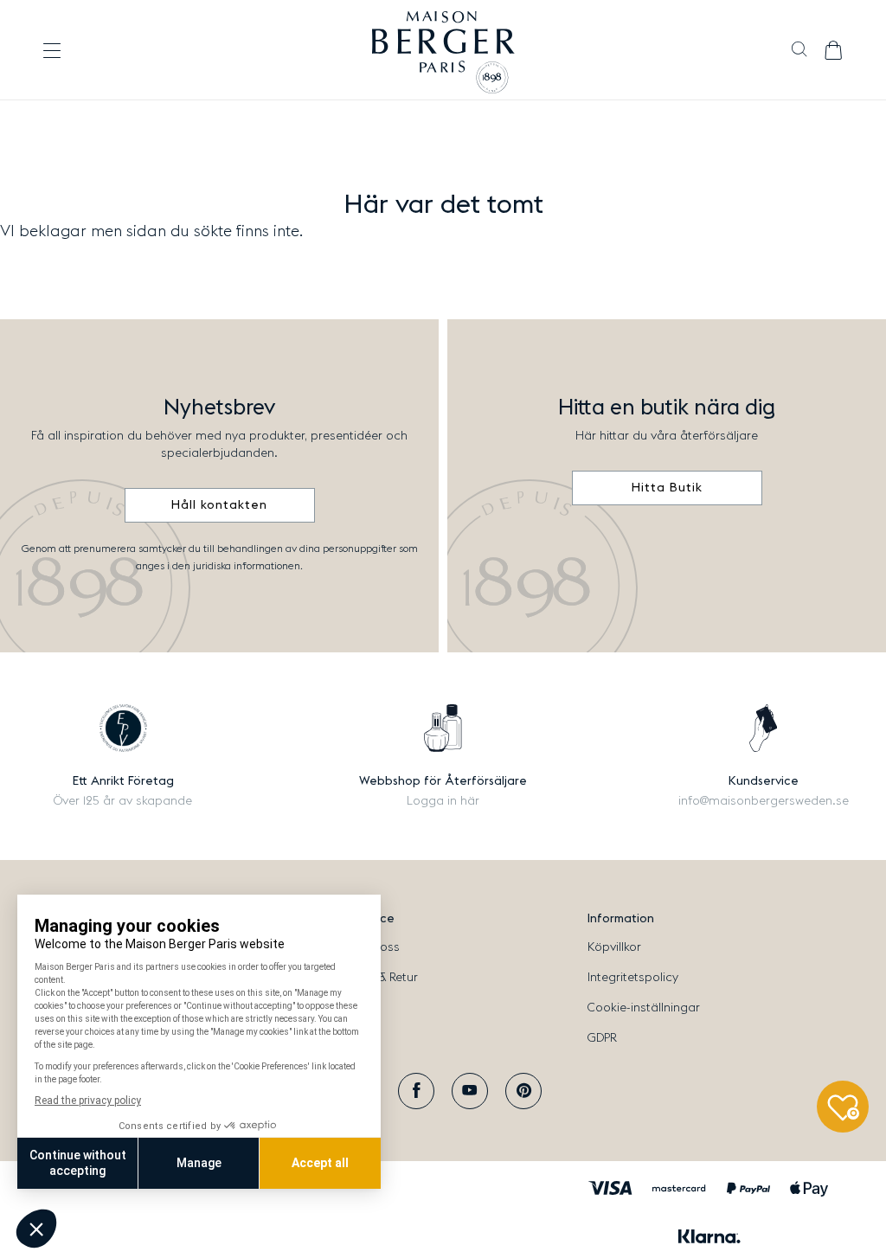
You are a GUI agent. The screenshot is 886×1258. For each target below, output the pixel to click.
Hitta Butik (667, 488)
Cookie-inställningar (643, 1008)
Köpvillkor (614, 947)
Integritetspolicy (632, 978)
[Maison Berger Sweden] (443, 50)
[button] (799, 51)
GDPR (602, 1038)
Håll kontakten (219, 505)
